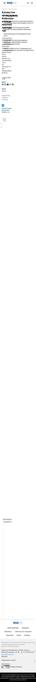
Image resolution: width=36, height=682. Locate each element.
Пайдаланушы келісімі (8, 660)
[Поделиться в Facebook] (3, 84)
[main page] (16, 3)
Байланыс (8, 631)
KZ (28, 3)
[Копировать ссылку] (13, 84)
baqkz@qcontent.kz (7, 654)
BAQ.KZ (4, 91)
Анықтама (9, 635)
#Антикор (5, 100)
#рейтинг (5, 97)
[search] (32, 3)
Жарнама (25, 628)
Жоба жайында (13, 628)
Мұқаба (4, 9)
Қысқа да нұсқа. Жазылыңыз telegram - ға (7, 110)
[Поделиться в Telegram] (5, 84)
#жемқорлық (6, 95)
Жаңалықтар (12, 9)
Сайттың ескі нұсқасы (23, 631)
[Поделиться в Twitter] (8, 84)
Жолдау (27, 635)
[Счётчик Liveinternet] (5, 666)
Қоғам (19, 635)
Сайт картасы (5, 664)
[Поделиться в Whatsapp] (10, 84)
